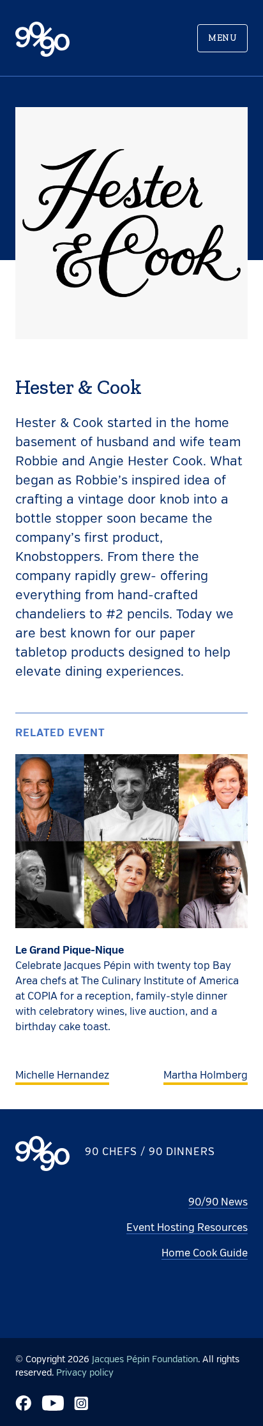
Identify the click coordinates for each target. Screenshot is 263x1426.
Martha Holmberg (205, 1076)
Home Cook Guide (205, 1254)
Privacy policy (85, 1373)
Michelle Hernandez (62, 1076)
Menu (222, 38)
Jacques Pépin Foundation (145, 1359)
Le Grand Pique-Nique (69, 951)
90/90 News (218, 1203)
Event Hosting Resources (187, 1228)
